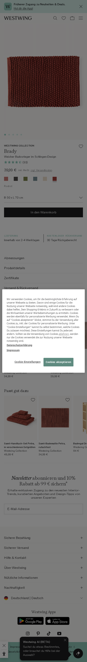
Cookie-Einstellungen (27, 361)
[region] (43, 331)
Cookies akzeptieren (58, 362)
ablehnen (64, 333)
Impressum (13, 350)
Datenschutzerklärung (19, 345)
